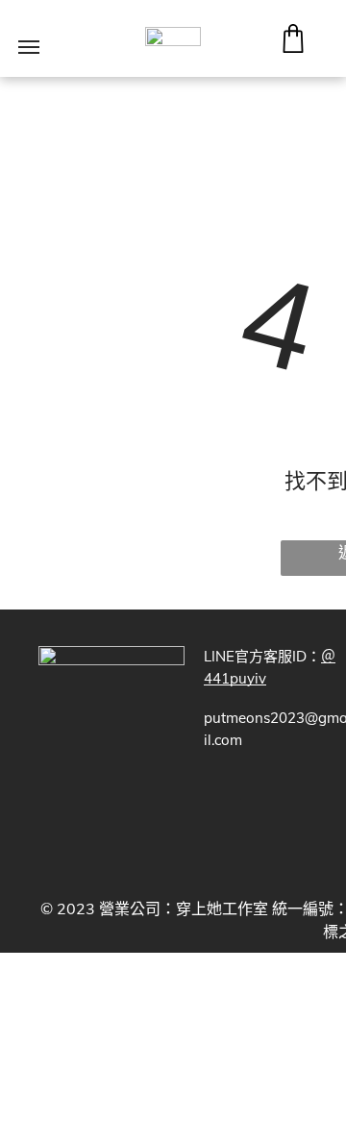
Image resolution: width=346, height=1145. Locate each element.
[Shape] (293, 47)
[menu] (29, 47)
